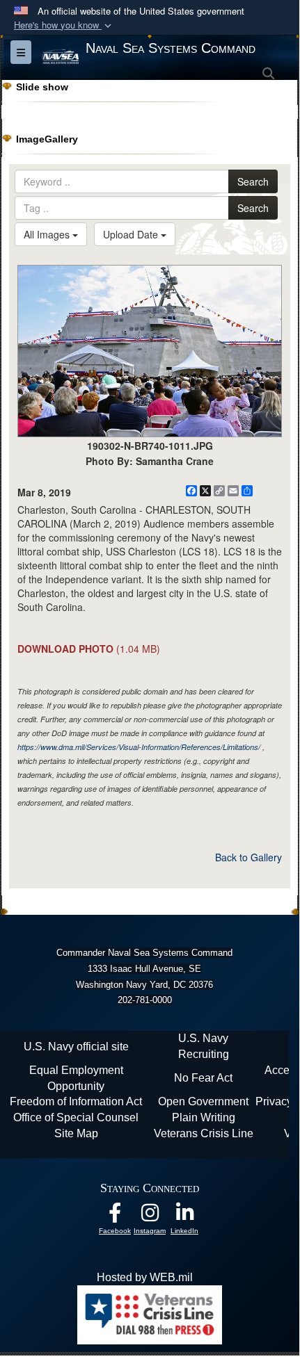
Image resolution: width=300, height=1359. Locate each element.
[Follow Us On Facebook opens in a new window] (114, 1216)
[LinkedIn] (184, 1216)
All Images (48, 234)
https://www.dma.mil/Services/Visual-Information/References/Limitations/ (138, 747)
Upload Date (132, 234)
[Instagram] (149, 1216)
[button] (64, 25)
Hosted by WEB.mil (145, 1277)
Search (253, 181)
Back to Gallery (248, 857)
